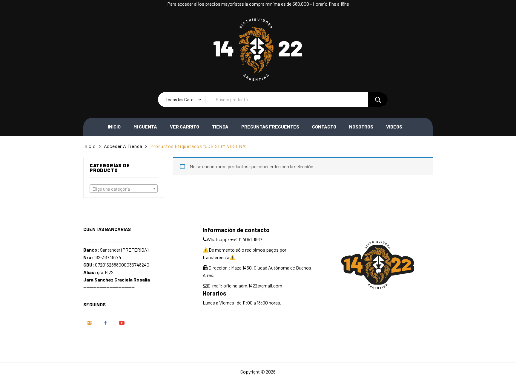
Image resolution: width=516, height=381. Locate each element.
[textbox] (123, 189)
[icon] (89, 323)
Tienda (220, 126)
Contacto (324, 126)
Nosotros (361, 126)
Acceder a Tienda (123, 146)
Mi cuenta (145, 126)
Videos (394, 126)
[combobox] (124, 188)
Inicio (114, 126)
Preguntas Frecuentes (270, 126)
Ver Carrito (184, 126)
